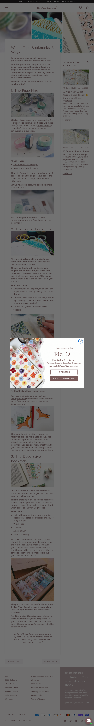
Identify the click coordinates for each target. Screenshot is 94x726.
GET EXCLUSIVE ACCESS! (64, 379)
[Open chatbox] (88, 720)
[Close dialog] (80, 341)
